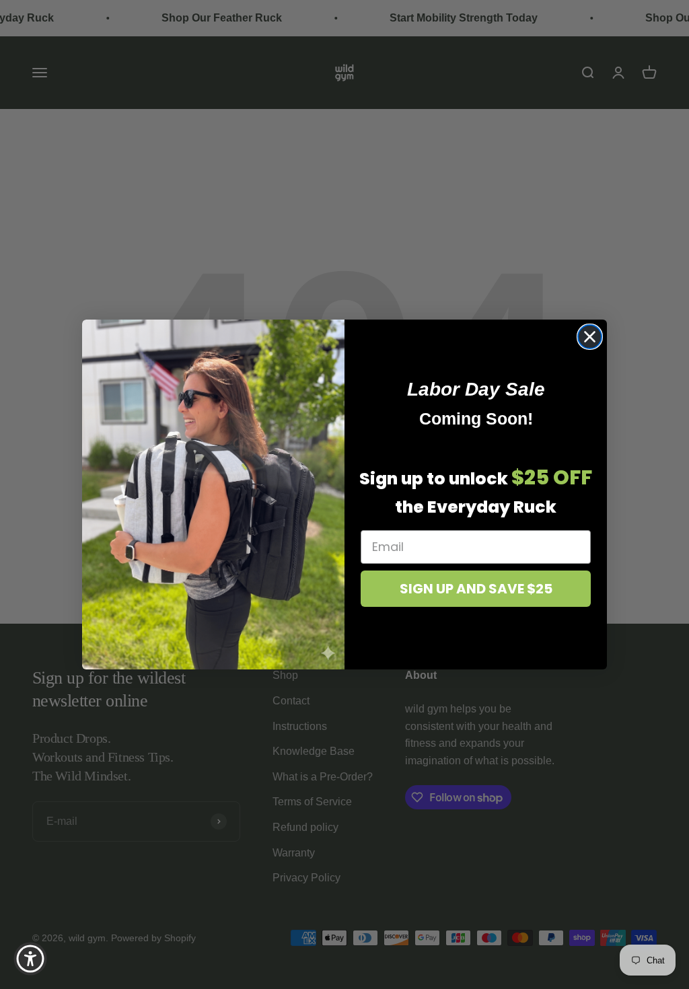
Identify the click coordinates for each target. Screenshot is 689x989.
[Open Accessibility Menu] (30, 959)
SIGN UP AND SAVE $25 (476, 588)
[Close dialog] (590, 337)
